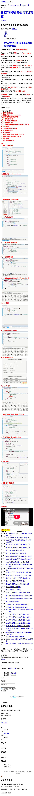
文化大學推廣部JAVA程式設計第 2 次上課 (18, 623)
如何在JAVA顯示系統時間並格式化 (16, 553)
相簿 (5, 32)
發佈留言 (3, 691)
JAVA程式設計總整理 (12, 601)
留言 (15, 668)
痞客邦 (11, 668)
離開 (9, 792)
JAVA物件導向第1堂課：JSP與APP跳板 (17, 562)
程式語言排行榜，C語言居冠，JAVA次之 (18, 626)
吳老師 (3, 659)
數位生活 (14, 29)
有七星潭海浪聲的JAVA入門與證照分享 (17, 584)
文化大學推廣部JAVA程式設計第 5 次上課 (18, 614)
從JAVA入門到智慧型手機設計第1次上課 (18, 547)
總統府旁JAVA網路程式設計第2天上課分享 (18, 572)
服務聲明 (18, 773)
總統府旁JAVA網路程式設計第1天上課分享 (18, 575)
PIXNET (7, 771)
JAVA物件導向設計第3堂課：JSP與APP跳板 (19, 556)
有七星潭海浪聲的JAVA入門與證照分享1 (18, 592)
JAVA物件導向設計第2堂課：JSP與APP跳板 (19, 559)
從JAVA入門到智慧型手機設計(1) (15, 581)
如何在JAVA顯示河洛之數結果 (15, 550)
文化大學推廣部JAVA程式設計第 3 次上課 (18, 620)
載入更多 (3, 681)
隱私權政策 (29, 771)
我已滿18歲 (4, 792)
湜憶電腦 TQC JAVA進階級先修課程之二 (18, 604)
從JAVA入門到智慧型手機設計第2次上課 (18, 544)
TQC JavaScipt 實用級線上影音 (15, 636)
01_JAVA (13, 675)
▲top (2, 678)
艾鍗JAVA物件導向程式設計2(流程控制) (17, 537)
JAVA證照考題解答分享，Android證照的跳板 (19, 595)
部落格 (6, 34)
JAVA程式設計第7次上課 (13, 587)
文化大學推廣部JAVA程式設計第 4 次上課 (18, 617)
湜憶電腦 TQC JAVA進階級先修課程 (16, 607)
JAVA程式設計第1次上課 (13, 590)
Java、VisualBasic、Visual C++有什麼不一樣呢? (19, 643)
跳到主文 (3, 21)
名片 (5, 36)
